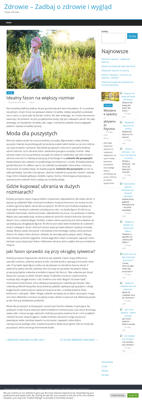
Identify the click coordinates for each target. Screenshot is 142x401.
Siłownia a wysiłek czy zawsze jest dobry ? (127, 238)
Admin (32, 102)
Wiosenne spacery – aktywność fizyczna (110, 119)
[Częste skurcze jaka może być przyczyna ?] (128, 254)
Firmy (9, 22)
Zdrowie (108, 105)
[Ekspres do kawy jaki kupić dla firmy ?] (128, 93)
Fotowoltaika (107, 362)
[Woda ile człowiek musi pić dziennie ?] (128, 283)
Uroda (10, 93)
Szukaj (105, 31)
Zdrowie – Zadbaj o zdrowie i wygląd (58, 6)
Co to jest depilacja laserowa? (79, 339)
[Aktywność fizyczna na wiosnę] (128, 122)
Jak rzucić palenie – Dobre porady (128, 321)
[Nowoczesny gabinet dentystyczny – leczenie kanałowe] (128, 183)
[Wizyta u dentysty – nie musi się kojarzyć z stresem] (128, 149)
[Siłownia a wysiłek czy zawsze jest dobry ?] (128, 222)
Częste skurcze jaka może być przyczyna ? (128, 267)
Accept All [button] (133, 395)
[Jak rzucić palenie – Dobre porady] (128, 309)
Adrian (106, 138)
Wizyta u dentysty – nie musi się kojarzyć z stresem (128, 166)
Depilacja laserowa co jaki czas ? (24, 339)
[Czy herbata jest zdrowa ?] (128, 336)
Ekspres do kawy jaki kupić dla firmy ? (119, 66)
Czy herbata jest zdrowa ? (128, 343)
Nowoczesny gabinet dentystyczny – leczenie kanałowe (128, 204)
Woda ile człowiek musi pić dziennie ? (128, 295)
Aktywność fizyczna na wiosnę (115, 70)
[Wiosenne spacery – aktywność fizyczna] (110, 93)
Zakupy (105, 370)
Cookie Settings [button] (117, 395)
